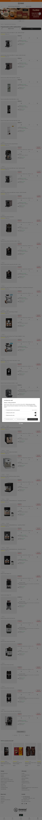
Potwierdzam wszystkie (33, 419)
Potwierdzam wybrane (9, 419)
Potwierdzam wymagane (21, 419)
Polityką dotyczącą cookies (30, 404)
